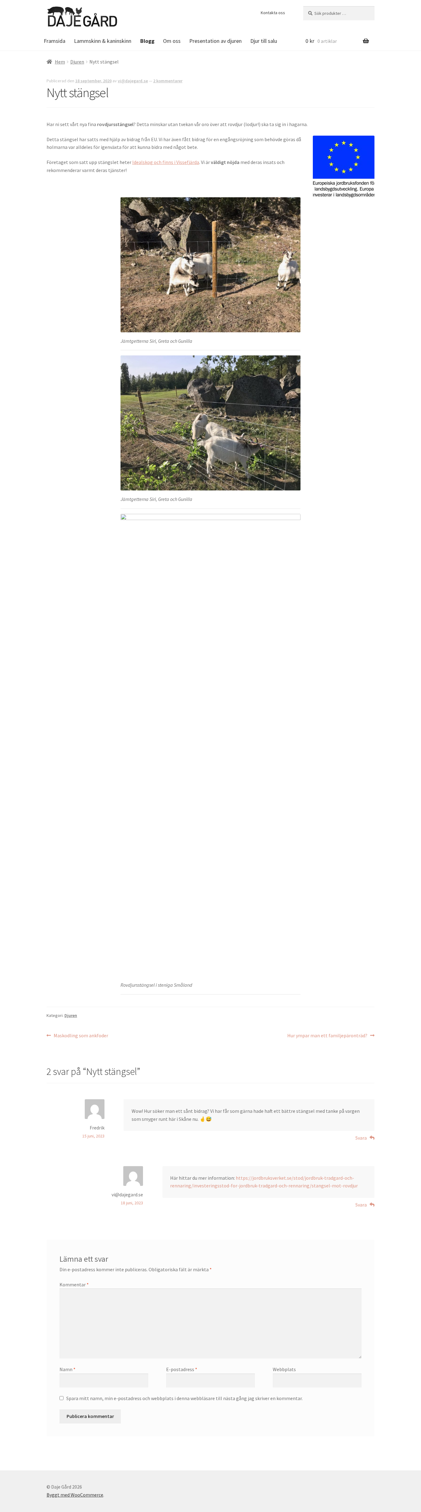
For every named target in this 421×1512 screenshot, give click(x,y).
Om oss (172, 40)
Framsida (54, 40)
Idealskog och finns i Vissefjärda (165, 162)
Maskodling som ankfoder (80, 1036)
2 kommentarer (167, 81)
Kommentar (74, 1284)
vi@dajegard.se (133, 81)
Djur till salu (263, 40)
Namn (67, 1369)
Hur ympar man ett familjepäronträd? (327, 1036)
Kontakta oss (273, 12)
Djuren (77, 62)
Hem (60, 62)
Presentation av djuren (215, 40)
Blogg (147, 40)
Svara (361, 1138)
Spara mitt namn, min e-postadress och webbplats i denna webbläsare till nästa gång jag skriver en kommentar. (184, 1398)
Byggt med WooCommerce (75, 1495)
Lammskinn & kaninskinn (102, 40)
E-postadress (181, 1369)
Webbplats (284, 1369)
